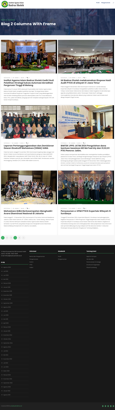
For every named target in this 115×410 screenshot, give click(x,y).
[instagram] (113, 406)
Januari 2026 (6, 287)
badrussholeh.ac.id (16, 406)
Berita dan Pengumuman (37, 256)
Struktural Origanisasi (93, 265)
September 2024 (8, 343)
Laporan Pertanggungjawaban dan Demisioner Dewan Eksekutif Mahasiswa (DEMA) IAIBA (29, 147)
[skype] (108, 406)
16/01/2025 (7, 77)
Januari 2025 (6, 331)
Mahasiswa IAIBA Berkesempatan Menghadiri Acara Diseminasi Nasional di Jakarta (28, 212)
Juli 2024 (5, 351)
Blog (22, 77)
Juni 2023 (5, 367)
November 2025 (7, 295)
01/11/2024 (64, 208)
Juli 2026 (5, 271)
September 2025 (7, 303)
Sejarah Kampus (91, 256)
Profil (97, 3)
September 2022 (7, 383)
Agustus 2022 (7, 387)
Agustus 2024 (7, 347)
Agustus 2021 (6, 395)
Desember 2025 (7, 291)
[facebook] (102, 406)
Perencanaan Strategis (93, 262)
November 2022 (7, 379)
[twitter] (110, 406)
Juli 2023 (5, 363)
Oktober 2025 (7, 299)
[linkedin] (105, 406)
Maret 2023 (6, 371)
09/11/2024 (7, 208)
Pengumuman (105, 3)
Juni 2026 (6, 275)
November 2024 (7, 335)
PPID (30, 265)
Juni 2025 (5, 315)
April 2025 (6, 323)
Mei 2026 (5, 279)
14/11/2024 (64, 77)
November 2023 (7, 359)
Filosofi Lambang (91, 267)
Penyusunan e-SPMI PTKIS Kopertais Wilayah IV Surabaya (86, 212)
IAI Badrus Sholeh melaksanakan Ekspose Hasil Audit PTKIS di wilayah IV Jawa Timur (86, 81)
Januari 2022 (6, 391)
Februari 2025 (7, 327)
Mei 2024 (5, 355)
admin (17, 77)
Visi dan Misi (90, 259)
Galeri (31, 267)
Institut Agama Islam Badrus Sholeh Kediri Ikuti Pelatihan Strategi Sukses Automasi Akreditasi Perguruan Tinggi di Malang (29, 83)
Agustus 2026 (7, 267)
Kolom (31, 262)
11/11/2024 (7, 143)
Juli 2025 (5, 311)
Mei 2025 (5, 319)
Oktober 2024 (7, 339)
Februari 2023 (7, 375)
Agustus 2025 (7, 307)
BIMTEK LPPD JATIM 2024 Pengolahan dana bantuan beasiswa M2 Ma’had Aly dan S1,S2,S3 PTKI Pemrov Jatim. (85, 148)
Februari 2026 (7, 283)
